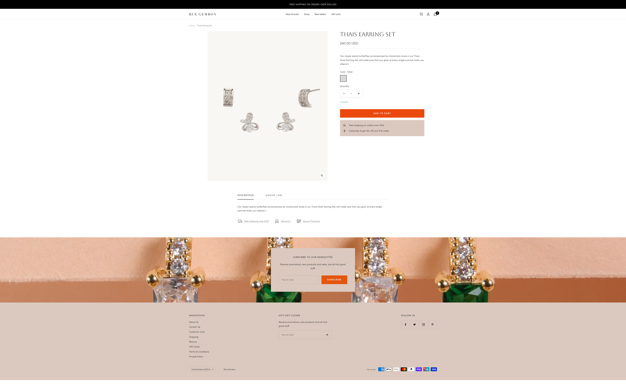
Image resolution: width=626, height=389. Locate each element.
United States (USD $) (200, 369)
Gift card (335, 14)
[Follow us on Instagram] (423, 324)
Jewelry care (274, 195)
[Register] (327, 335)
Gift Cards (194, 346)
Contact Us (194, 326)
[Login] (428, 14)
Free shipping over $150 (256, 221)
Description (246, 195)
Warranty (286, 221)
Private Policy (196, 356)
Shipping (193, 336)
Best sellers (320, 14)
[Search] (421, 14)
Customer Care (197, 331)
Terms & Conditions (199, 351)
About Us (193, 322)
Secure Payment (311, 221)
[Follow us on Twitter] (414, 324)
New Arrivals (292, 14)
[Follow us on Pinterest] (432, 324)
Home (192, 25)
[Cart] (435, 14)
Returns (193, 341)
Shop (306, 14)
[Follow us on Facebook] (405, 324)
